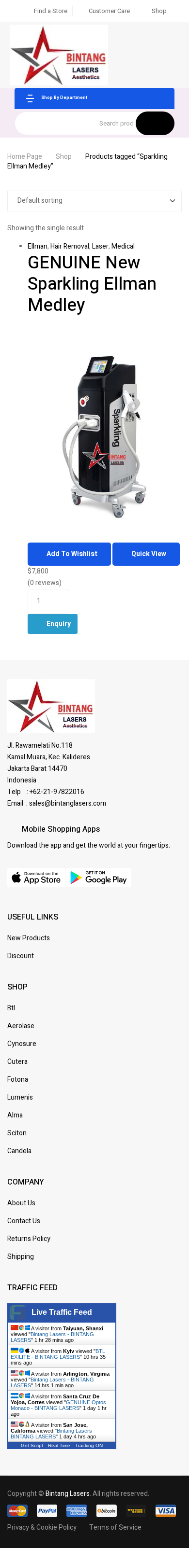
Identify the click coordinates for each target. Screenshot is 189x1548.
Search (155, 123)
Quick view (148, 554)
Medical (123, 246)
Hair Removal (69, 246)
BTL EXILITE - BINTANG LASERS (58, 1354)
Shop (64, 157)
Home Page (24, 157)
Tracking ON (89, 1445)
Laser (100, 246)
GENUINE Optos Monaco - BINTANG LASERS (58, 1405)
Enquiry (59, 624)
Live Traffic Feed (62, 1312)
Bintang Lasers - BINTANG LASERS (53, 1433)
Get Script (32, 1445)
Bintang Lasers (68, 1494)
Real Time (59, 1445)
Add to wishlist (72, 554)
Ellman (37, 246)
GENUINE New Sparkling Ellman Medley (92, 284)
